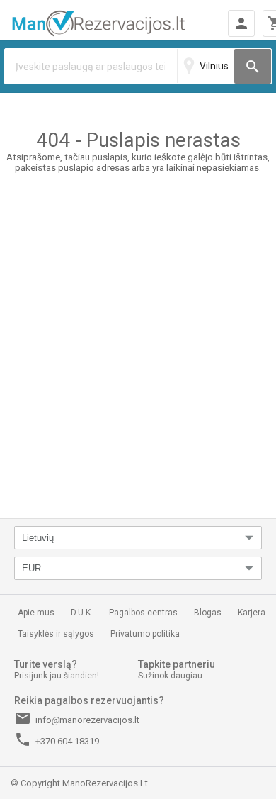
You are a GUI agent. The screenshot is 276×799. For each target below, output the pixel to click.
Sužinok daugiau (170, 676)
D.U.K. (82, 613)
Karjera (251, 613)
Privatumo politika (145, 634)
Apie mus (36, 613)
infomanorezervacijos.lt (76, 718)
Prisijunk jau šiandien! (56, 676)
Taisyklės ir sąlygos (56, 634)
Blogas (208, 613)
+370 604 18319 (56, 739)
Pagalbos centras (143, 613)
